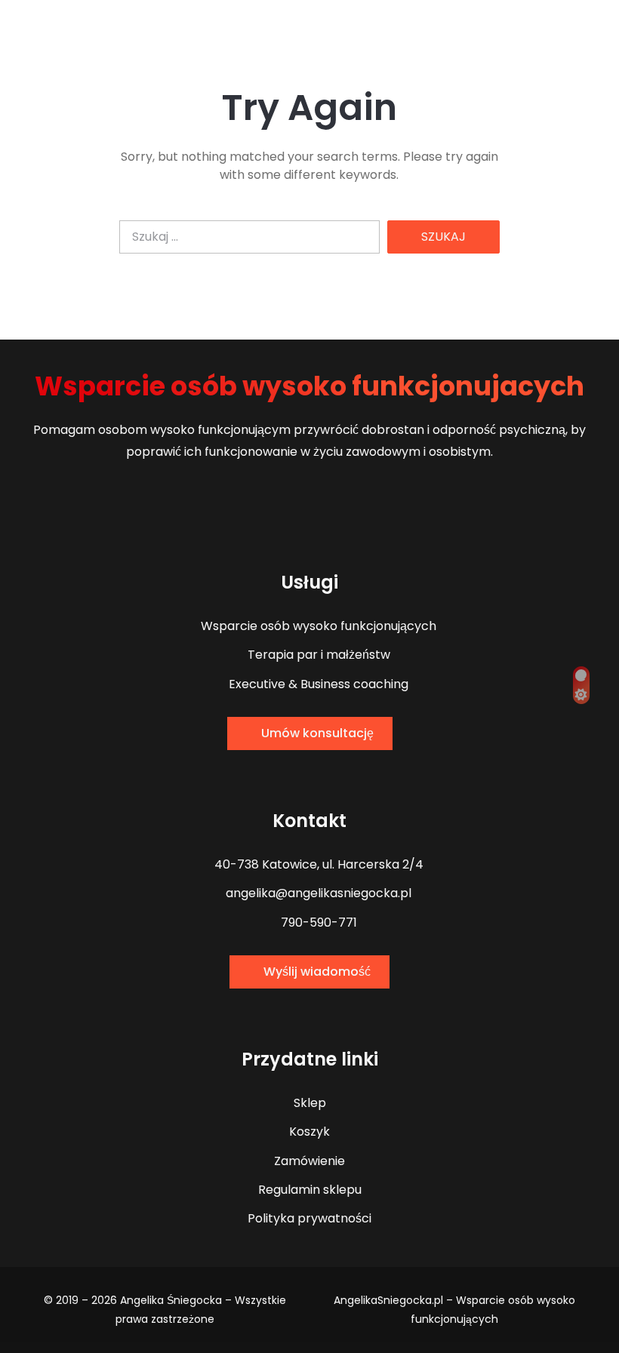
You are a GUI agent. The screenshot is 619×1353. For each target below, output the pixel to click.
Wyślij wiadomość (317, 971)
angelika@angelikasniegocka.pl (317, 893)
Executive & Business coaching (317, 684)
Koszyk (309, 1131)
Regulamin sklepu (310, 1189)
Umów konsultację (317, 733)
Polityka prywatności (309, 1218)
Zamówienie (309, 1161)
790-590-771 (317, 922)
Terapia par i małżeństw (317, 654)
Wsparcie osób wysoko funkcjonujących (317, 626)
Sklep (310, 1103)
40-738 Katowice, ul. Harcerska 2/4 (317, 864)
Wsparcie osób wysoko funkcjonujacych (309, 385)
